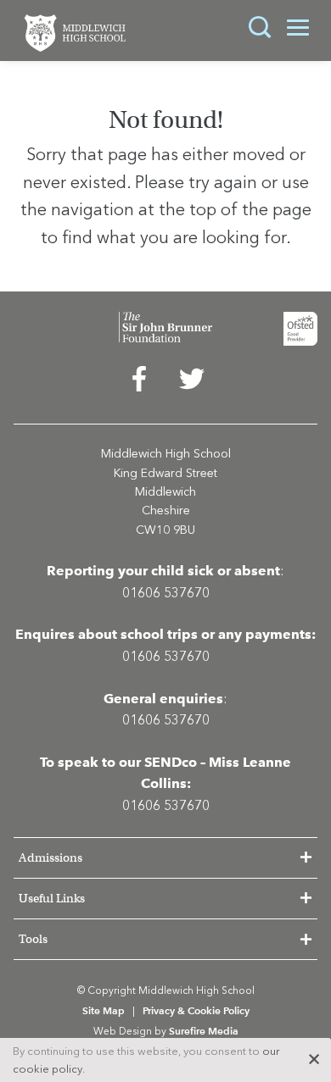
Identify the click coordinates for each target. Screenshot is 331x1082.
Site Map (103, 1010)
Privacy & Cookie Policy (196, 1010)
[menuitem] (139, 383)
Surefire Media (203, 1030)
